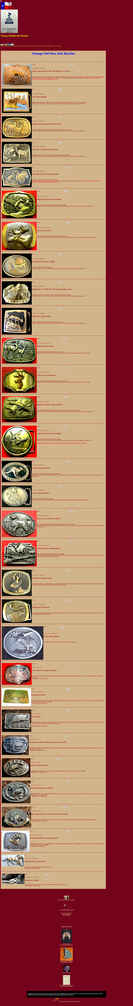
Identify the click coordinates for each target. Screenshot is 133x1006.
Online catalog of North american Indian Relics (66, 944)
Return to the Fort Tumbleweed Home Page (70, 1001)
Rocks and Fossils (66, 972)
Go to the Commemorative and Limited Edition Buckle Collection (66, 914)
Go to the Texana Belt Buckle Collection (66, 899)
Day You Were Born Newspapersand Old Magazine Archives (65, 990)
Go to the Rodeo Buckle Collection (66, 910)
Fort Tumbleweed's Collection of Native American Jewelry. (66, 962)
